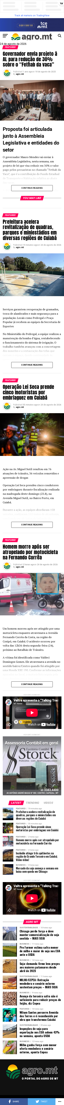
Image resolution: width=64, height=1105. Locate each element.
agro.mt (20, 74)
